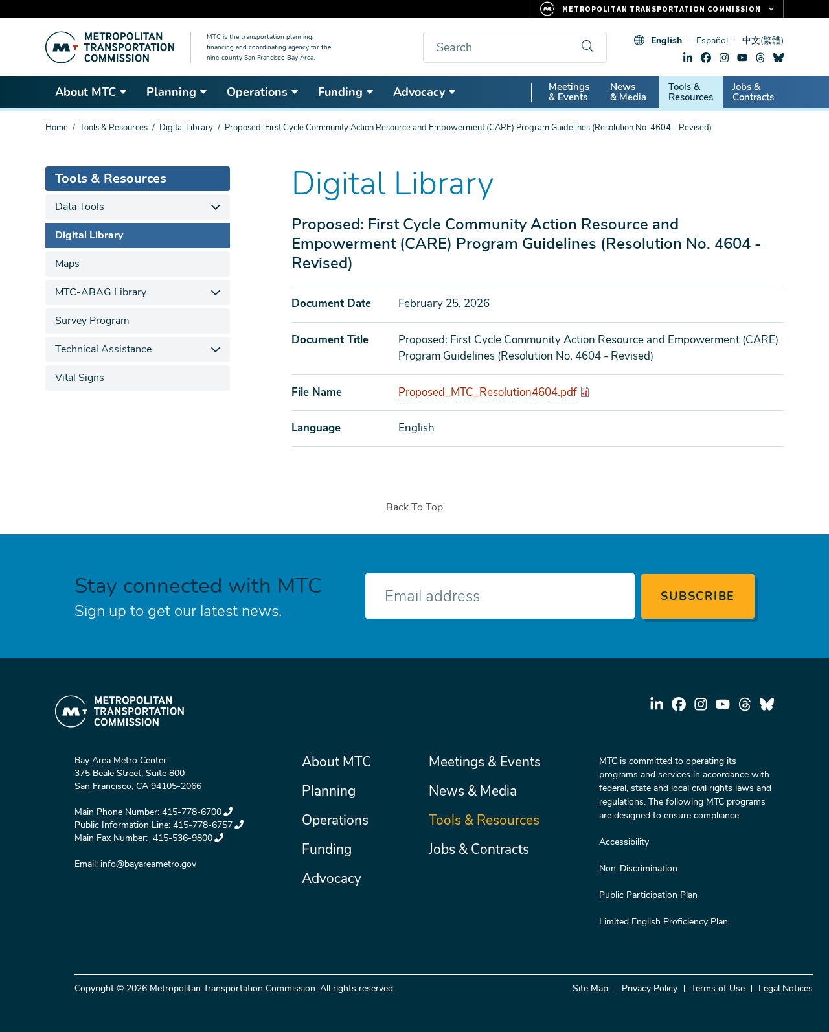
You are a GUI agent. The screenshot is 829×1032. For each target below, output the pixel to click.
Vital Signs (79, 378)
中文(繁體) (763, 40)
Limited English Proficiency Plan (663, 921)
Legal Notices (785, 988)
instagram (724, 57)
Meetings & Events (569, 92)
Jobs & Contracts (753, 92)
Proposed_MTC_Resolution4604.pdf (487, 392)
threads (760, 57)
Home (56, 127)
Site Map (590, 988)
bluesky (778, 57)
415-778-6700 (191, 812)
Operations (257, 92)
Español (712, 40)
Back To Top (414, 507)
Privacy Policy (649, 988)
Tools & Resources (690, 92)
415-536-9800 (181, 838)
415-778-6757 (203, 825)
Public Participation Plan (648, 895)
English (666, 40)
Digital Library (186, 127)
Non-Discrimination (638, 868)
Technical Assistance (103, 349)
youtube (742, 57)
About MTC (85, 92)
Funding (340, 92)
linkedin (688, 57)
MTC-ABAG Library (100, 292)
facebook (706, 57)
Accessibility (624, 842)
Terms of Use (718, 988)
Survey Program (92, 321)
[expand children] (215, 207)
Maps (67, 264)
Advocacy (419, 92)
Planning (171, 92)
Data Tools (79, 207)
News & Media (628, 92)
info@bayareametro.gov (148, 864)
